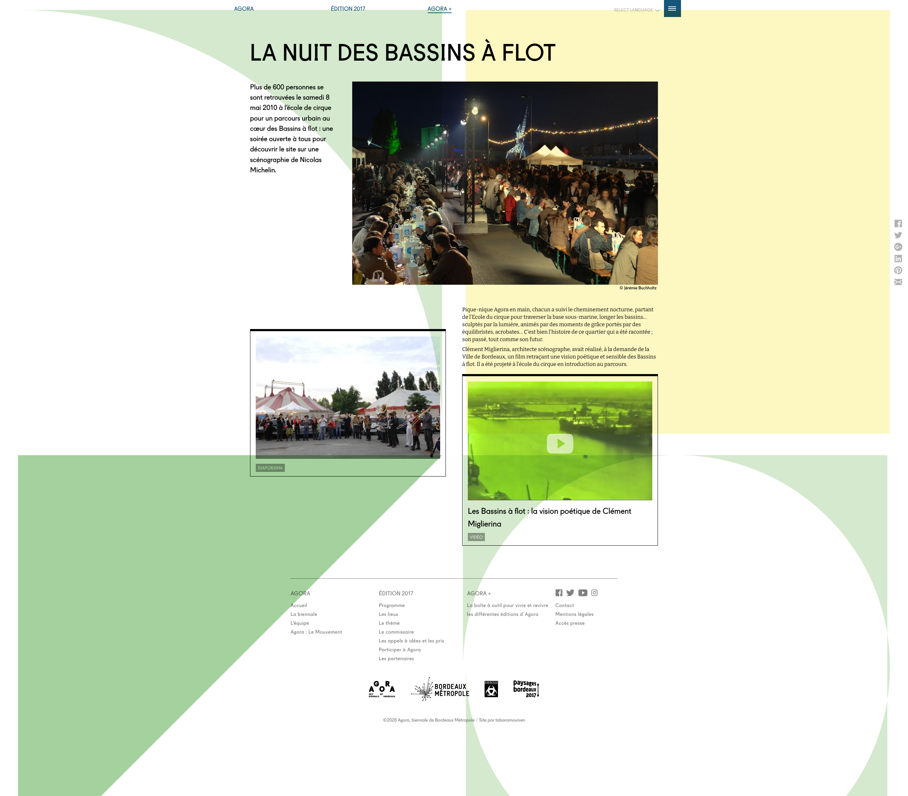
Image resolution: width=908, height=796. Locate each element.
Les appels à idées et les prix (411, 640)
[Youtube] (583, 592)
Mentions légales (574, 613)
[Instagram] (594, 592)
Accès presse (570, 622)
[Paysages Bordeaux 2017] (526, 695)
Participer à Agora (400, 649)
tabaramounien (510, 720)
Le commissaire (396, 631)
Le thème (389, 622)
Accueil (298, 604)
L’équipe (299, 622)
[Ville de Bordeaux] (491, 695)
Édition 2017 (348, 8)
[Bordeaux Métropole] (440, 698)
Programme (392, 604)
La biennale (303, 613)
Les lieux (388, 613)
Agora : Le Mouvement (316, 631)
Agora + (440, 8)
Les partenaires (396, 658)
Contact (564, 604)
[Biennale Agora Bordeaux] (382, 695)
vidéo (476, 537)
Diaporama (270, 468)
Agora (244, 8)
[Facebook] (559, 592)
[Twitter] (570, 592)
